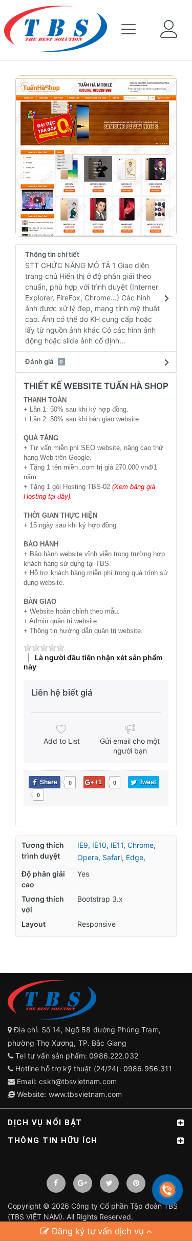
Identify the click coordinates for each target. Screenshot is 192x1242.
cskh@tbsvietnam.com (78, 1081)
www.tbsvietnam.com (85, 1094)
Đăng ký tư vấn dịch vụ (97, 1231)
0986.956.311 (149, 1068)
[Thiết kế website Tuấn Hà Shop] (96, 156)
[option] (96, 156)
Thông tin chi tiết (92, 297)
